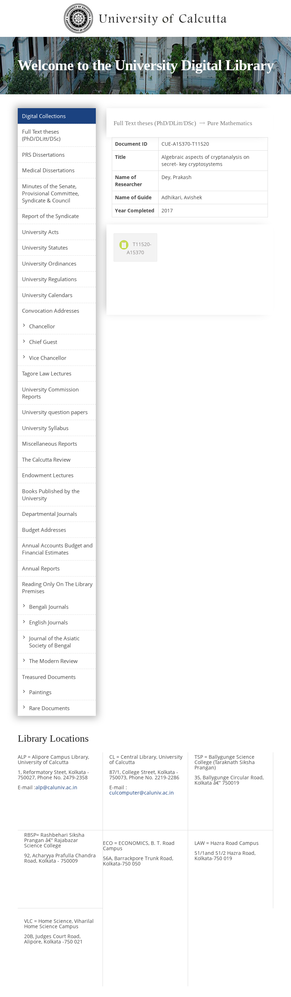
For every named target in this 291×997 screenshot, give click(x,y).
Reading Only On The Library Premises (57, 587)
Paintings (40, 692)
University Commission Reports (50, 393)
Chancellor (42, 326)
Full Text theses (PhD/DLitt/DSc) (41, 135)
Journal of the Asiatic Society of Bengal (54, 642)
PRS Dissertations (43, 154)
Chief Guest (43, 341)
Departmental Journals (49, 513)
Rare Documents (49, 708)
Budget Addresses (44, 529)
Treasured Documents (49, 676)
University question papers (55, 412)
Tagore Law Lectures (46, 373)
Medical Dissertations (48, 170)
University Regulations (49, 279)
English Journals (48, 622)
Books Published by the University (50, 495)
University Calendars (47, 295)
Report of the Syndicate (50, 215)
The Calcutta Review (46, 459)
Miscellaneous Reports (49, 443)
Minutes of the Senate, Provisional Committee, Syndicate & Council (50, 193)
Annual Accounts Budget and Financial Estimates (57, 549)
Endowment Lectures (47, 475)
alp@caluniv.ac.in (56, 787)
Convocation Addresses (50, 310)
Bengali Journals (48, 606)
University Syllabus (45, 427)
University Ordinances (49, 263)
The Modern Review (53, 660)
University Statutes (45, 247)
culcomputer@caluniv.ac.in (141, 792)
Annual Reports (41, 568)
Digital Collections (44, 115)
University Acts (40, 231)
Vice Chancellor (47, 357)
